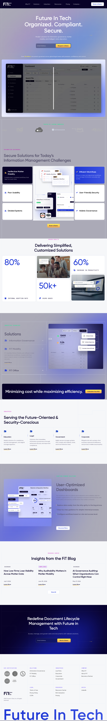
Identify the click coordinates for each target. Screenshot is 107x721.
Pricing (68, 4)
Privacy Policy (34, 691)
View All (53, 590)
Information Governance (37, 669)
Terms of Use (34, 688)
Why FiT (27, 4)
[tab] (17, 175)
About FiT (84, 671)
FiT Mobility (33, 671)
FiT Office (33, 674)
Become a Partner (87, 674)
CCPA (31, 693)
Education (59, 671)
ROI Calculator (60, 691)
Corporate (59, 674)
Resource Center (61, 688)
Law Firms (58, 669)
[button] (37, 4)
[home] (9, 4)
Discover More (63, 526)
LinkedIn (84, 688)
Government (59, 677)
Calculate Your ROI (93, 389)
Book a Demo (97, 4)
